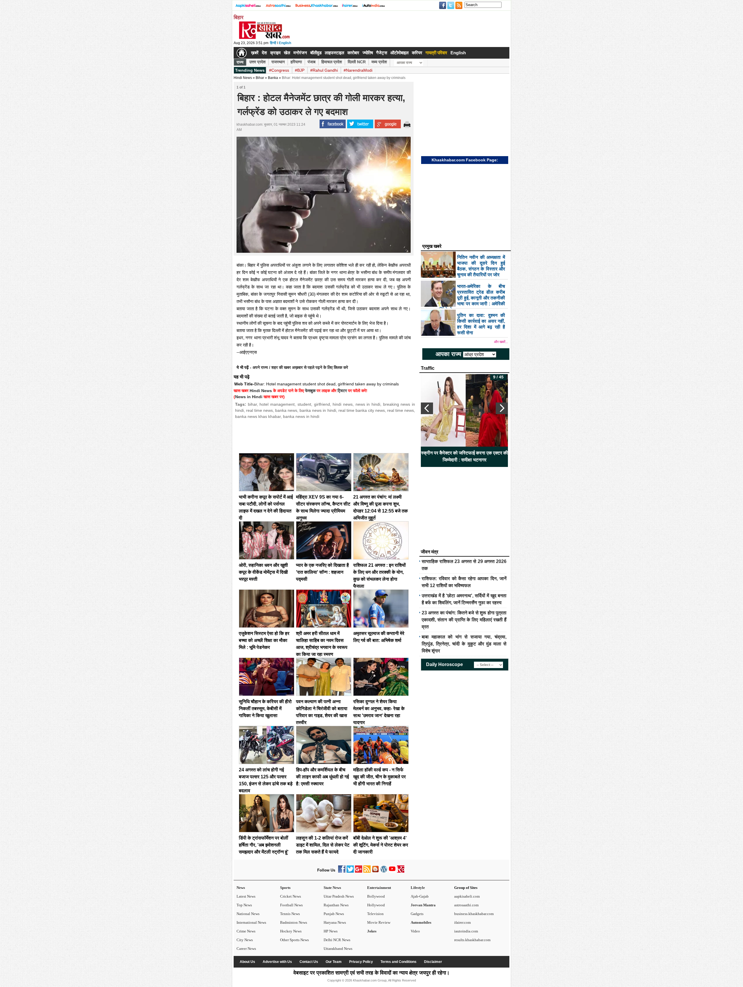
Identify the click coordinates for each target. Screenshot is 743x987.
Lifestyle (418, 887)
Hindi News (243, 78)
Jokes (371, 931)
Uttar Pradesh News (339, 896)
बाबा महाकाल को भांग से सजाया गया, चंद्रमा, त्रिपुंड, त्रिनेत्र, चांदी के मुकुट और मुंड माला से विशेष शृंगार (464, 643)
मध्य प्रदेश (379, 61)
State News (332, 887)
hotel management (277, 404)
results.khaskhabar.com (472, 940)
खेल (287, 52)
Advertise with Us (277, 962)
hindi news (343, 404)
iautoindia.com (466, 931)
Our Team (334, 962)
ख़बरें (255, 52)
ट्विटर (342, 390)
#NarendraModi (358, 70)
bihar (252, 404)
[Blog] (375, 871)
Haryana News (335, 922)
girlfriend (322, 404)
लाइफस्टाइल (334, 52)
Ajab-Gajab (420, 896)
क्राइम (275, 52)
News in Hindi (248, 396)
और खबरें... (501, 342)
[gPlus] (358, 871)
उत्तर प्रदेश (257, 61)
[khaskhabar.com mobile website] (400, 871)
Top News (244, 905)
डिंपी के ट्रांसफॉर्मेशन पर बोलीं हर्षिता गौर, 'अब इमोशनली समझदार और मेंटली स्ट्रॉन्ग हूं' (263, 845)
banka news (286, 410)
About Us (247, 962)
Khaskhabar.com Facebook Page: (465, 160)
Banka (273, 78)
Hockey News (291, 931)
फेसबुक (310, 390)
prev (427, 408)
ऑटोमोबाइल (399, 52)
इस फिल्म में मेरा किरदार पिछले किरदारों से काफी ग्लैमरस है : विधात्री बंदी (464, 456)
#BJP (299, 70)
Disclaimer (433, 962)
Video (415, 931)
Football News (291, 905)
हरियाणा (296, 61)
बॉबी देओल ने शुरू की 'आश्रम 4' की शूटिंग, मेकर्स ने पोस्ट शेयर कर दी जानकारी (380, 845)
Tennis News (290, 914)
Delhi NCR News (337, 940)
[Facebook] (341, 871)
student (304, 404)
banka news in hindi (318, 410)
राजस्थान (278, 61)
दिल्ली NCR (357, 61)
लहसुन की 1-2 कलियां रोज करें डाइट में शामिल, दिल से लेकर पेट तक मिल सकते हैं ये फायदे (322, 845)
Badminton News (293, 922)
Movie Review (378, 922)
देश (264, 52)
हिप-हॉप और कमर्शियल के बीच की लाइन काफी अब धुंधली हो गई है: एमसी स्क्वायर (322, 776)
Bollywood (376, 896)
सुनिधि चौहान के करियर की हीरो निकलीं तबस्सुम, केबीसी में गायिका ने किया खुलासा (265, 708)
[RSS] (367, 871)
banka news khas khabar (258, 416)
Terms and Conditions (398, 962)
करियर (417, 52)
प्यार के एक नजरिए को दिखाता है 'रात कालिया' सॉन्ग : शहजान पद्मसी (322, 572)
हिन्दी (273, 43)
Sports (285, 887)
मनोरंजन (300, 52)
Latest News (246, 896)
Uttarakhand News (338, 948)
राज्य (240, 62)
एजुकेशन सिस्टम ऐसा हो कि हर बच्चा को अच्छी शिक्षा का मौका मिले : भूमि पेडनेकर (264, 640)
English (285, 43)
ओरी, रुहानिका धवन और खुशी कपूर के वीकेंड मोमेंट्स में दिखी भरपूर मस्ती (263, 572)
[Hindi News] (264, 38)
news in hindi (368, 404)
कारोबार (353, 52)
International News (251, 922)
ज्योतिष (368, 52)
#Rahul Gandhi (324, 70)
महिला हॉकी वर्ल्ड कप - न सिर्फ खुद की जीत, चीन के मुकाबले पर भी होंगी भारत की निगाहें (379, 776)
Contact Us (309, 962)
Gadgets (417, 914)
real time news (259, 410)
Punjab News (334, 914)
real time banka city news (361, 410)
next (502, 408)
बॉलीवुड (316, 52)
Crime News (246, 931)
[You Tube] (392, 871)
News (241, 887)
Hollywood (376, 905)
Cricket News (290, 896)
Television (375, 914)
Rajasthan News (336, 905)
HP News (331, 931)
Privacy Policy (361, 962)
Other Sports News (294, 940)
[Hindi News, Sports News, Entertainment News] (242, 53)
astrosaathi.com (466, 905)
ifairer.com (462, 922)
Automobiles (421, 922)
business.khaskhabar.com (474, 914)
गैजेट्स (381, 52)
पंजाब (311, 61)
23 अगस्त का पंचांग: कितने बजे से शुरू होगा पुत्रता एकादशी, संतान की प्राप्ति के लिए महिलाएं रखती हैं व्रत (464, 619)
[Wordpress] (383, 871)
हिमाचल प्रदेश (331, 61)
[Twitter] (350, 871)
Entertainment (379, 887)
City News (245, 940)
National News (248, 914)
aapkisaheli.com (467, 896)
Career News (246, 948)
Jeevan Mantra (423, 905)
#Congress (279, 70)
